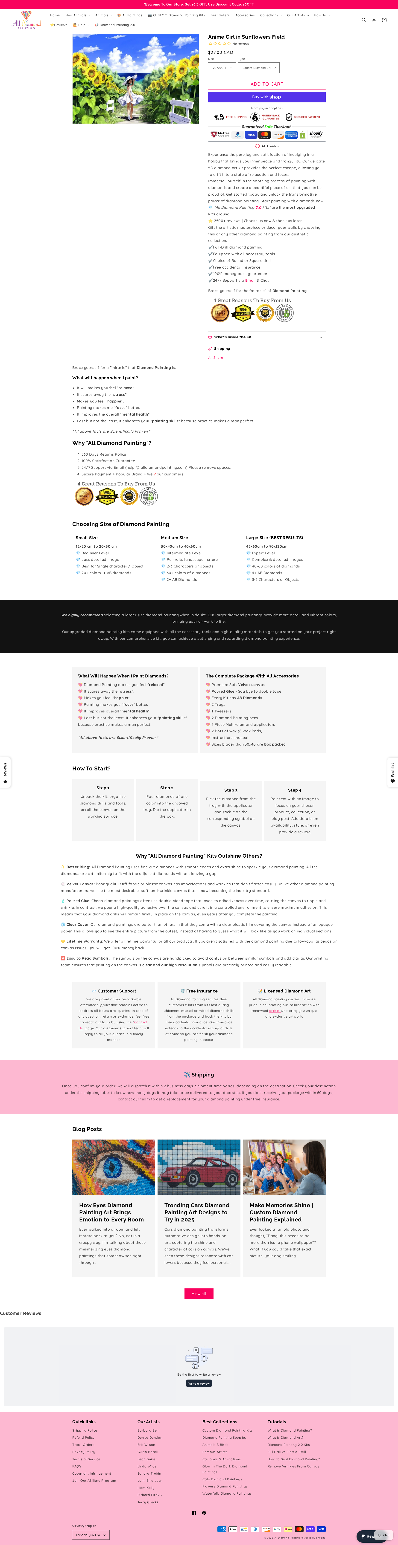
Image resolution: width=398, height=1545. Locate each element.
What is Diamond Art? (286, 1437)
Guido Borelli (148, 1452)
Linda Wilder (148, 1466)
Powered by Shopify (313, 1537)
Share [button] (218, 358)
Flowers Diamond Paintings (225, 1486)
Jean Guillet (147, 1459)
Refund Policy (83, 1437)
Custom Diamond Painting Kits (227, 1430)
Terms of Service (86, 1459)
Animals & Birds (215, 1445)
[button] (364, 20)
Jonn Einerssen (150, 1480)
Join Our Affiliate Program (94, 1480)
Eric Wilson (146, 1445)
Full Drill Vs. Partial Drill (287, 1452)
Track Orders (83, 1445)
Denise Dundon (150, 1437)
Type (241, 59)
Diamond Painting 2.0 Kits (289, 1445)
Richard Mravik (150, 1495)
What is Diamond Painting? (290, 1430)
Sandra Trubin (149, 1473)
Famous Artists (214, 1452)
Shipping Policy (84, 1430)
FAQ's (77, 1466)
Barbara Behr (149, 1430)
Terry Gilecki (148, 1502)
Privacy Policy (83, 1452)
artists (275, 1011)
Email (250, 280)
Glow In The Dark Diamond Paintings (224, 1469)
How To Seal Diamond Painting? (294, 1459)
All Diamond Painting (287, 1537)
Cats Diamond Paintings (222, 1479)
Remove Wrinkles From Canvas (293, 1466)
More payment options (267, 108)
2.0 (258, 207)
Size (211, 59)
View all (199, 1293)
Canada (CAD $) (88, 1535)
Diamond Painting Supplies (224, 1437)
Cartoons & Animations (221, 1459)
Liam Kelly (146, 1488)
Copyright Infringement (91, 1473)
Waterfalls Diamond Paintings (227, 1493)
